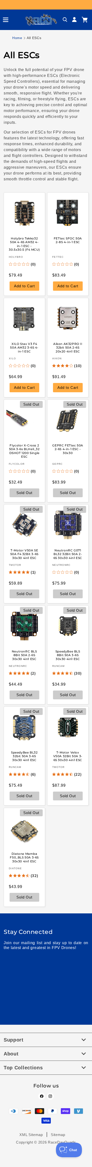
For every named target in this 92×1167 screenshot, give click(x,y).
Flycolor (17, 464)
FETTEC (58, 257)
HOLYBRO (16, 257)
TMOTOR (15, 565)
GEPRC (57, 464)
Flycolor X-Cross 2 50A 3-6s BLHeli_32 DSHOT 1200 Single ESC (24, 451)
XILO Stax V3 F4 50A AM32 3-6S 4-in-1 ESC (24, 347)
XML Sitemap (31, 1135)
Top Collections (23, 1067)
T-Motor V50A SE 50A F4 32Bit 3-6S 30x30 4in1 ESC (24, 553)
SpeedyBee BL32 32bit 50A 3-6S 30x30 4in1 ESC (24, 756)
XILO (12, 358)
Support (14, 1040)
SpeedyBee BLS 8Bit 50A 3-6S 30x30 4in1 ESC (67, 655)
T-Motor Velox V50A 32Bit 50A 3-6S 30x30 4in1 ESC (67, 756)
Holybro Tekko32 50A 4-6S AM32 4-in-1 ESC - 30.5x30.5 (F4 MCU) (24, 243)
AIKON (57, 358)
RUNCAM (58, 666)
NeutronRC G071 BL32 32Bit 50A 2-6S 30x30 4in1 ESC (67, 553)
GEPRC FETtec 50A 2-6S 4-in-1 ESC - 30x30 (67, 449)
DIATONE (15, 868)
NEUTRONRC (61, 565)
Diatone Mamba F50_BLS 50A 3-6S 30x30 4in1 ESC (24, 857)
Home (17, 38)
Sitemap (58, 1135)
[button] (4, 19)
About (11, 1053)
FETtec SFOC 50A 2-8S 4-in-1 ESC (67, 240)
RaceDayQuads (62, 1142)
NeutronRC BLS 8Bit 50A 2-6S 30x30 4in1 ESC (24, 655)
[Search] (65, 20)
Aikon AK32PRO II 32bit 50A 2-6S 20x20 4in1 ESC (67, 347)
